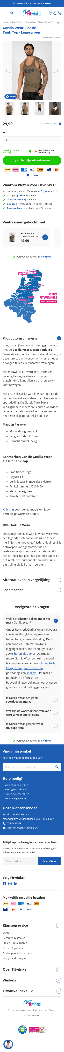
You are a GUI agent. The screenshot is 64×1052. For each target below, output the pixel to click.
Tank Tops (17, 22)
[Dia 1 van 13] (9, 108)
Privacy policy (39, 1010)
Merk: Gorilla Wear (52, 37)
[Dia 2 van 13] (24, 108)
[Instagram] (10, 883)
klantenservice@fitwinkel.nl (22, 827)
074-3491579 (14, 823)
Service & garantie (15, 798)
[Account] (55, 13)
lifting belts (48, 663)
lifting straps (14, 668)
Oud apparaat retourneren (18, 953)
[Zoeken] (12, 13)
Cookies (52, 1010)
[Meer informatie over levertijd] (30, 151)
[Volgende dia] (56, 71)
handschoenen (33, 668)
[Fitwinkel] (32, 1003)
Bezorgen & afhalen (16, 789)
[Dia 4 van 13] (55, 108)
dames (31, 654)
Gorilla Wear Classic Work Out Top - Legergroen (29, 235)
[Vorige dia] (8, 71)
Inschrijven (49, 861)
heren (18, 654)
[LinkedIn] (15, 883)
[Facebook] (4, 883)
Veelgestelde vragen (14, 958)
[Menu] (5, 13)
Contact (7, 932)
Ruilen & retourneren (17, 794)
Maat (6, 132)
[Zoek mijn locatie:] (46, 13)
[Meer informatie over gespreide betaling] (60, 123)
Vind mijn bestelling (16, 785)
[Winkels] (50, 13)
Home (6, 22)
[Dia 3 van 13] (39, 108)
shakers (31, 673)
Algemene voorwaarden (19, 1010)
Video (13, 96)
